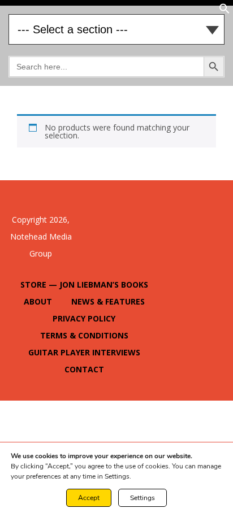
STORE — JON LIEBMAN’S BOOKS (84, 284)
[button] (224, 11)
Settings (142, 497)
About (38, 301)
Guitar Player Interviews (84, 352)
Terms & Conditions (84, 335)
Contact (84, 369)
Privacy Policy (84, 318)
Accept (89, 497)
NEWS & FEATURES (108, 301)
